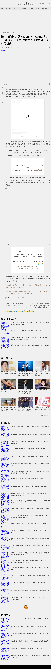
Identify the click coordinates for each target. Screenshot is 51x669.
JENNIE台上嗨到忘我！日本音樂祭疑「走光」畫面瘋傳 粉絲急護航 (29, 619)
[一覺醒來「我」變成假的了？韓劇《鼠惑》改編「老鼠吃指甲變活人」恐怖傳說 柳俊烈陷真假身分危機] (5, 340)
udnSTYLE (3, 32)
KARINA (7, 297)
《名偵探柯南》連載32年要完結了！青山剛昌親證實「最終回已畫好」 (30, 641)
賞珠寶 (37, 8)
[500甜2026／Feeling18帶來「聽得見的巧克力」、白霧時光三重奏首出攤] (5, 533)
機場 (18, 297)
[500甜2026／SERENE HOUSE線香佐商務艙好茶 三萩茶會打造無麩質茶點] (5, 466)
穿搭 (23, 297)
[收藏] (2, 97)
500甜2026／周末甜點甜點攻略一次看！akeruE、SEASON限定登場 (29, 590)
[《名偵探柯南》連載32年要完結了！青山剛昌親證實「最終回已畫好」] (5, 643)
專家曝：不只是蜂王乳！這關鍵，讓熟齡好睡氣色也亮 (8, 372)
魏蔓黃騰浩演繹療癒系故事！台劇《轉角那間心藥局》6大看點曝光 (29, 523)
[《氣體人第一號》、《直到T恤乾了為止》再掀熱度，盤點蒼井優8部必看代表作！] (5, 547)
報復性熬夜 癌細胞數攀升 (42, 390)
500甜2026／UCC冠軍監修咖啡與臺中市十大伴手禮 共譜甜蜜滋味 (28, 486)
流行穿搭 (16, 8)
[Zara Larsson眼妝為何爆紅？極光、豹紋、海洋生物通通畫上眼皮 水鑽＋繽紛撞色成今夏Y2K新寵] (5, 518)
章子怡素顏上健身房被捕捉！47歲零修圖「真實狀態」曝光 (26, 648)
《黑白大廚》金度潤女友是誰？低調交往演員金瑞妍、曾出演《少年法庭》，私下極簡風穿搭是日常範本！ (30, 561)
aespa (13, 297)
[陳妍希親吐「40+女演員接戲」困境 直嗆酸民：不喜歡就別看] (5, 332)
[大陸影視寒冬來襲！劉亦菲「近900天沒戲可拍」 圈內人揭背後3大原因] (5, 540)
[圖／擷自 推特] (27, 215)
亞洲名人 (15, 32)
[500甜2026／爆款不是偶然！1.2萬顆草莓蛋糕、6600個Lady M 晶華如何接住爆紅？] (5, 443)
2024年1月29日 (37, 170)
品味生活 (44, 8)
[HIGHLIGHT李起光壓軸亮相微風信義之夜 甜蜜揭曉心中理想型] (5, 585)
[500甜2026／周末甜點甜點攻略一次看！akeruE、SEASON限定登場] (5, 592)
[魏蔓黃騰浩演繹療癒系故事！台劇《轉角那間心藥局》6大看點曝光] (5, 525)
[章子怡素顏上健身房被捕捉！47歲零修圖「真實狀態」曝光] (5, 650)
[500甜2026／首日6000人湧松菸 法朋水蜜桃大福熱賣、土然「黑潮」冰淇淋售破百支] (5, 599)
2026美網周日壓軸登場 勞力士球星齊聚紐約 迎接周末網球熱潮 (28, 449)
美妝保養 (24, 8)
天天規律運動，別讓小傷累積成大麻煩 (8, 390)
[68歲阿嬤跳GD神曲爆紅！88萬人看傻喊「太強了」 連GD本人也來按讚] (5, 635)
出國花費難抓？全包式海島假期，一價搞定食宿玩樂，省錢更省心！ (8, 409)
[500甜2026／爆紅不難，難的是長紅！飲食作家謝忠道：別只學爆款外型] (5, 429)
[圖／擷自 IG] (25, 66)
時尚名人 (8, 8)
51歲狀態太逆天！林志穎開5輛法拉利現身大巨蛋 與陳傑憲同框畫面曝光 (25, 373)
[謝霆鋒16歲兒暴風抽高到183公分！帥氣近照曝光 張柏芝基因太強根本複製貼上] (5, 658)
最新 (2, 8)
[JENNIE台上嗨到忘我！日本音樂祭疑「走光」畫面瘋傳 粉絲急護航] (5, 621)
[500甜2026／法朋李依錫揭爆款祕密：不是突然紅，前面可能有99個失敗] (5, 436)
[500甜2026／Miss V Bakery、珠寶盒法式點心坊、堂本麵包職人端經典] (5, 577)
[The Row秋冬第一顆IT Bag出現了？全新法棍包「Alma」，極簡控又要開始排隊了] (5, 503)
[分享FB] (2, 88)
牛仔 (27, 297)
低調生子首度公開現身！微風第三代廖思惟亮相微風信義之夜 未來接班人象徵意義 (25, 409)
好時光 (31, 8)
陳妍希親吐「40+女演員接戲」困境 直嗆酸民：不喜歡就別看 (27, 330)
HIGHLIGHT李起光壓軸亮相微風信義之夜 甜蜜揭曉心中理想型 (27, 582)
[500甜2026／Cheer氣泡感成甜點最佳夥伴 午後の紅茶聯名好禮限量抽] (5, 458)
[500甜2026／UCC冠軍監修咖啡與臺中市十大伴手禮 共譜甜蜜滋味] (5, 488)
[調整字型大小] (2, 102)
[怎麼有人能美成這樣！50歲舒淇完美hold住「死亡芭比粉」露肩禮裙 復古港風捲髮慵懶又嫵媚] (5, 555)
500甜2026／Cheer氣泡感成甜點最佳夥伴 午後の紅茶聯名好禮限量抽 (42, 409)
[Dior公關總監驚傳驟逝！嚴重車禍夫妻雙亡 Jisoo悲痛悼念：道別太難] (5, 628)
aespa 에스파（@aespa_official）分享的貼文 (27, 136)
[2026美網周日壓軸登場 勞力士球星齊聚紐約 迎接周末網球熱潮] (5, 451)
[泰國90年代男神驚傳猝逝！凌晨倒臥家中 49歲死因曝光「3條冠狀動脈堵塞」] (5, 570)
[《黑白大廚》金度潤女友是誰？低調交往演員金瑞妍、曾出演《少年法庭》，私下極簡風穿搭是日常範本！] (5, 562)
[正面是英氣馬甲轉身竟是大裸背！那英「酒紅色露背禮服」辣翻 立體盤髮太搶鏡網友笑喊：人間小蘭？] (5, 325)
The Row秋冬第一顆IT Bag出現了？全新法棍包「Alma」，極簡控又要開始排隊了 (25, 391)
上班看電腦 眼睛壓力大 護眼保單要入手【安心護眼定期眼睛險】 (42, 373)
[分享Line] (2, 92)
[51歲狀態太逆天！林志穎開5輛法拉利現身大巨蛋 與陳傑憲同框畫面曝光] (5, 347)
